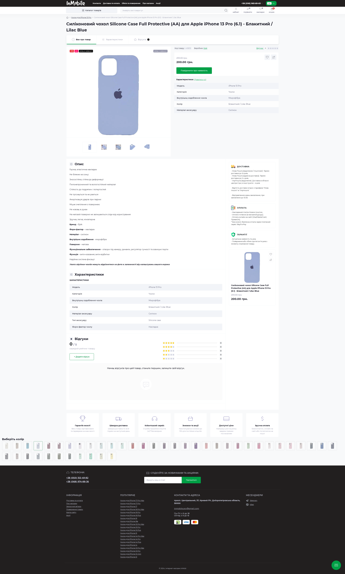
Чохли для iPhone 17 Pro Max (132, 501)
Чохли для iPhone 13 (128, 557)
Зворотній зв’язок (73, 506)
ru (273, 3)
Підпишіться (191, 480)
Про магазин (148, 3)
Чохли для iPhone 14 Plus (130, 542)
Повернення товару (74, 509)
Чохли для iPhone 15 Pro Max (132, 524)
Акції (158, 3)
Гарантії (242, 234)
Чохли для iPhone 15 (128, 533)
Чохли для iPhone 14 (128, 545)
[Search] (226, 10)
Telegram (253, 501)
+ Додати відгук (81, 356)
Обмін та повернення (131, 3)
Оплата (242, 208)
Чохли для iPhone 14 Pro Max (132, 536)
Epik (205, 48)
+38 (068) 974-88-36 (77, 481)
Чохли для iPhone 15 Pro (130, 527)
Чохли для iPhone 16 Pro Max (132, 509)
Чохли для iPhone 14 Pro (130, 539)
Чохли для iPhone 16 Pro (130, 512)
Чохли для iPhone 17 (128, 506)
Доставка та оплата (111, 3)
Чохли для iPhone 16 (128, 518)
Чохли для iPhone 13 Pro (81, 17)
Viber (252, 505)
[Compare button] (273, 57)
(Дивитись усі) (200, 80)
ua (269, 3)
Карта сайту (71, 512)
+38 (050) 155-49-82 (77, 478)
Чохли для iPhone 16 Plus (130, 515)
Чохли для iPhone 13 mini (130, 554)
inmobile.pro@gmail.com (186, 508)
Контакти (97, 3)
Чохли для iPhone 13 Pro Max (132, 548)
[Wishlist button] (267, 57)
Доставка (243, 166)
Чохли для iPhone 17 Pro (130, 503)
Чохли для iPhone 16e (129, 521)
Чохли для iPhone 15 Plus (130, 530)
